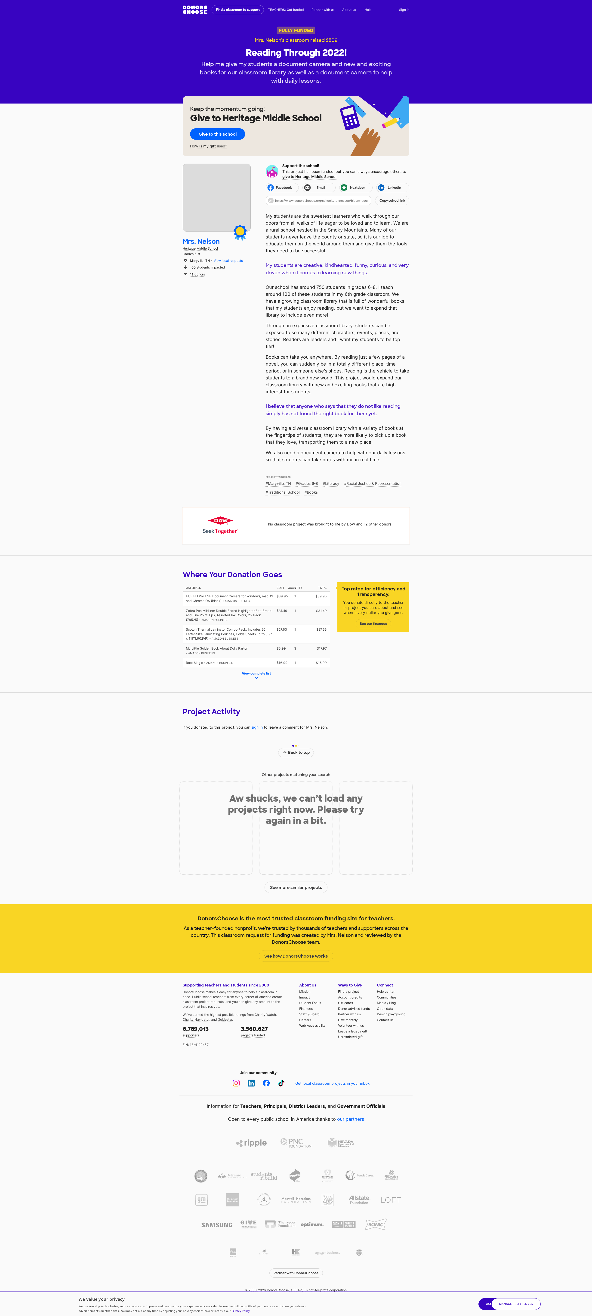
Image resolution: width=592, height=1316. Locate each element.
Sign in (404, 10)
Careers (305, 1020)
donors (197, 274)
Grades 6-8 (308, 483)
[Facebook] (266, 1083)
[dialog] (296, 1304)
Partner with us (323, 10)
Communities (386, 997)
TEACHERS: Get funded (286, 10)
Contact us (385, 1020)
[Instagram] (236, 1083)
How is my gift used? (208, 146)
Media (381, 1003)
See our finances (373, 624)
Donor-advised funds (354, 1009)
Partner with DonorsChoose (296, 1273)
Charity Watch (265, 1015)
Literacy (332, 483)
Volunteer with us (351, 1025)
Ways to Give (350, 985)
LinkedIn (394, 188)
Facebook (284, 188)
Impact (304, 997)
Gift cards (345, 1003)
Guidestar (225, 1019)
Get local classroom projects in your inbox (332, 1083)
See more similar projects (296, 887)
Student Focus (310, 1003)
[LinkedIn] (251, 1083)
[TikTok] (281, 1083)
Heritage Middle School (200, 248)
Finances (306, 1009)
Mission (304, 991)
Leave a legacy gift (352, 1031)
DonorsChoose (195, 10)
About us (349, 10)
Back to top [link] (299, 752)
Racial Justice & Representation (373, 483)
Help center (386, 991)
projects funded (254, 1031)
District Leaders (307, 1106)
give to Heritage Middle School (309, 176)
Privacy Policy (240, 1311)
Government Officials (361, 1106)
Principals (275, 1106)
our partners (350, 1119)
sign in (257, 727)
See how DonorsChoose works (296, 956)
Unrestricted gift (350, 1037)
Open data (385, 1009)
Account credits (350, 997)
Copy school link (392, 200)
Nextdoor (357, 188)
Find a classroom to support (238, 10)
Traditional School (284, 492)
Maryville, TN (279, 483)
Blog (392, 1003)
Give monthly (348, 1020)
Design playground (391, 1014)
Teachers (250, 1106)
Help (368, 10)
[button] (337, 200)
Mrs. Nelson (201, 241)
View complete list (256, 673)
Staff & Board (309, 1014)
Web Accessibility (312, 1025)
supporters (196, 1031)
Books (312, 492)
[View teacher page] (217, 198)
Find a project (348, 991)
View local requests (228, 261)
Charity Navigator (196, 1019)
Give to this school (218, 134)
